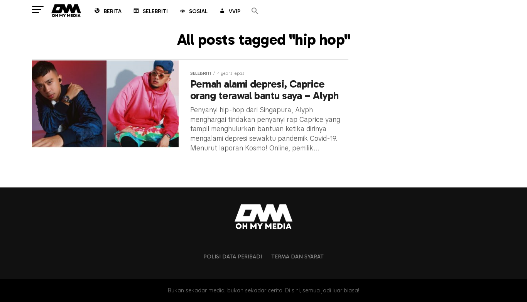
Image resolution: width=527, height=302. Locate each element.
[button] (255, 11)
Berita (113, 11)
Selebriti (155, 11)
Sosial (198, 11)
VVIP (234, 11)
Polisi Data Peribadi (232, 256)
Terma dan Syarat (297, 256)
